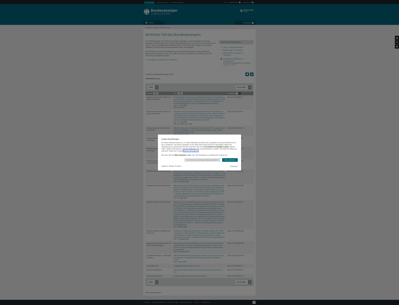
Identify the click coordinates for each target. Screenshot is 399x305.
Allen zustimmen (230, 160)
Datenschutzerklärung (190, 151)
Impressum (234, 166)
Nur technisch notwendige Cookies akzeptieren (202, 160)
